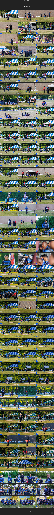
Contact (5, 1)
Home (2, 1)
